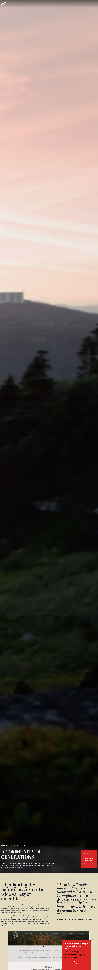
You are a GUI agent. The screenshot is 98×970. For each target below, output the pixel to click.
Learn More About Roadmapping (76, 962)
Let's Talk (67, 4)
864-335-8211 (93, 4)
